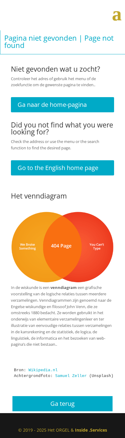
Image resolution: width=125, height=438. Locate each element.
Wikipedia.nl (43, 370)
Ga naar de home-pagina (52, 104)
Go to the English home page (58, 168)
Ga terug (62, 403)
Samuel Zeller (71, 376)
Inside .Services (91, 430)
